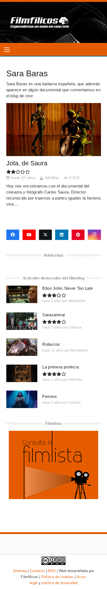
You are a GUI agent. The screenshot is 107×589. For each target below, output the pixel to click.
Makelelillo (77, 301)
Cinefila (75, 403)
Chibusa (75, 327)
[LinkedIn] (61, 235)
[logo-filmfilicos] (39, 22)
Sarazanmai (53, 314)
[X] (45, 235)
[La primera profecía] (22, 373)
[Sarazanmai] (22, 321)
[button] (7, 49)
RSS (52, 571)
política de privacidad (59, 583)
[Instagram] (94, 235)
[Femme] (22, 399)
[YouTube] (29, 235)
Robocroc (51, 344)
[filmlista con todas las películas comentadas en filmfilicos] (53, 497)
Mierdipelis (79, 350)
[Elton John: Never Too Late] (22, 294)
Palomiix (75, 380)
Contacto (37, 571)
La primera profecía (60, 367)
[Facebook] (12, 235)
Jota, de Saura (26, 163)
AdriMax (52, 178)
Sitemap (20, 571)
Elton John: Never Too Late (67, 288)
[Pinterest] (78, 235)
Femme (49, 396)
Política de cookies (57, 577)
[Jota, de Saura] (53, 129)
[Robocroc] (22, 347)
